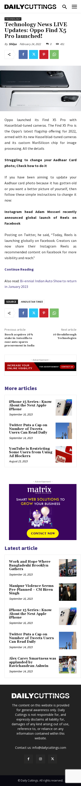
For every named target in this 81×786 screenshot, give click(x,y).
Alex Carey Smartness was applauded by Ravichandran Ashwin (32, 662)
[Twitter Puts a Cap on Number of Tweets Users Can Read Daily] (64, 431)
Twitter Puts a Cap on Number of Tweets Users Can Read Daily (28, 429)
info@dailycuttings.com (49, 747)
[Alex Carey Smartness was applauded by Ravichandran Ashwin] (67, 664)
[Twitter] (33, 54)
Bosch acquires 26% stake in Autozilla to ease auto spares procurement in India (19, 340)
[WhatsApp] (54, 54)
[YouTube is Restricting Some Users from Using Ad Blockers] (64, 454)
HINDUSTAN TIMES (32, 301)
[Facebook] (23, 54)
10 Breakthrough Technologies (64, 336)
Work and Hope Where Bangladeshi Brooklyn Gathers (29, 565)
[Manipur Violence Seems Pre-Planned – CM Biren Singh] (67, 592)
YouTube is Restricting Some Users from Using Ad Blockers (30, 452)
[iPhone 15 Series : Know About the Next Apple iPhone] (64, 407)
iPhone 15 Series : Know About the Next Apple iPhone (30, 405)
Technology (12, 18)
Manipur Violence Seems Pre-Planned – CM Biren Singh (31, 589)
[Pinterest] (43, 54)
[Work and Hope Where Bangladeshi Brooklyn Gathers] (67, 568)
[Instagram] (40, 759)
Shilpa (13, 44)
